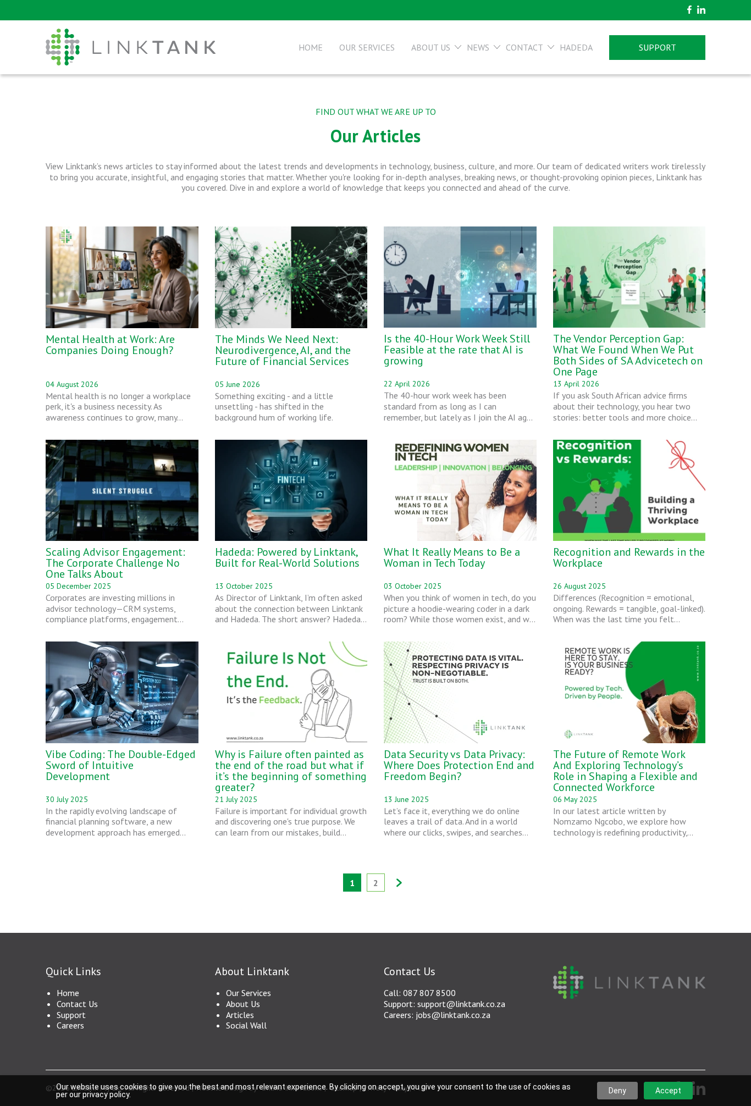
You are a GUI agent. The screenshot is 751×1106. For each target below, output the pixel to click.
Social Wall (246, 1025)
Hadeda (576, 47)
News (478, 47)
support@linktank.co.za (461, 1003)
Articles (240, 1014)
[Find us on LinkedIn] (701, 10)
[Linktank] (131, 47)
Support (657, 47)
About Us (430, 47)
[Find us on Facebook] (689, 10)
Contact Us (77, 1003)
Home (311, 47)
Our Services (367, 47)
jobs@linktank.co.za (453, 1014)
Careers (70, 1025)
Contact (524, 47)
